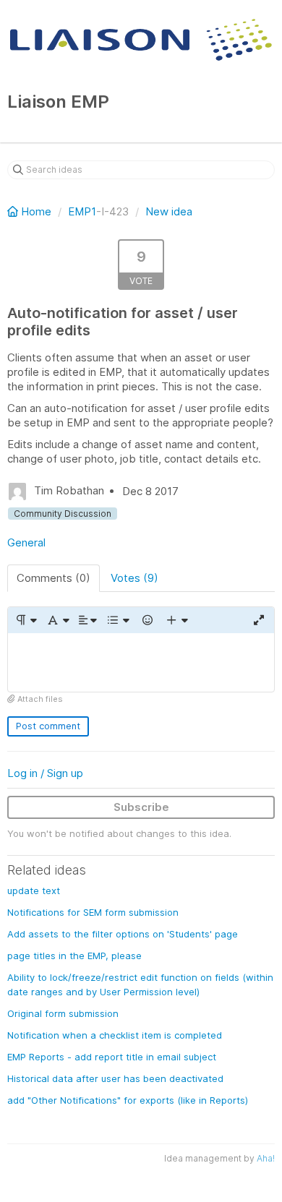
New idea (168, 211)
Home (36, 211)
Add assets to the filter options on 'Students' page (122, 934)
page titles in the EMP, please (74, 955)
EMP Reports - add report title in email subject (111, 1057)
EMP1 (82, 211)
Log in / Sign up (45, 773)
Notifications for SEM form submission (93, 912)
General (26, 542)
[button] (25, 620)
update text (33, 890)
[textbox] (141, 662)
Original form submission (63, 1013)
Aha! (266, 1158)
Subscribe (141, 807)
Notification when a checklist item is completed (114, 1035)
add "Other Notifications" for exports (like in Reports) (127, 1100)
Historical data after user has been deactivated (115, 1078)
